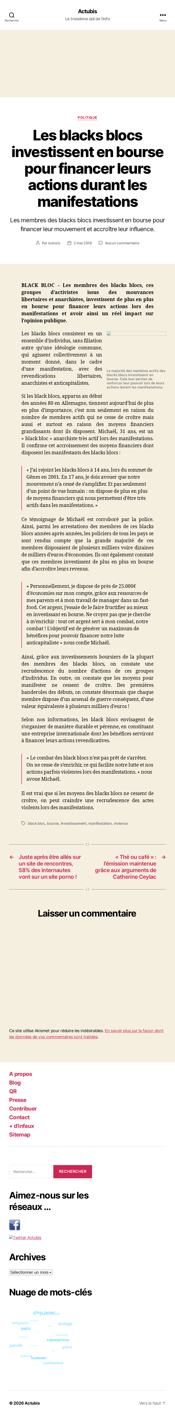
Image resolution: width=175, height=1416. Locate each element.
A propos (20, 1074)
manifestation (100, 823)
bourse (53, 823)
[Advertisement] (87, 64)
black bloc (36, 823)
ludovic (54, 243)
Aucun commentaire (122, 243)
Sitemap (19, 1134)
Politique (87, 118)
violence (121, 823)
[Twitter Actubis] (50, 1237)
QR (13, 1091)
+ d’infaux (21, 1126)
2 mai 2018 (83, 243)
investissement (74, 823)
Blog (15, 1082)
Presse (17, 1100)
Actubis (87, 11)
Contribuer (23, 1108)
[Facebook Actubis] (50, 1224)
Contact (19, 1117)
